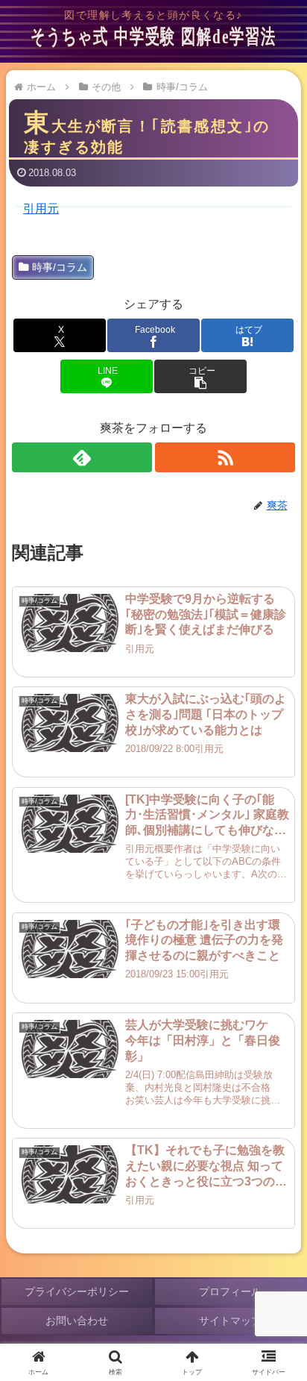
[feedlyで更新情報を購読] (82, 457)
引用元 (41, 208)
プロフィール (230, 1291)
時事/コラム (59, 267)
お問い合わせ (76, 1321)
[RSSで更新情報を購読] (225, 457)
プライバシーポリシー (77, 1291)
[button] (200, 376)
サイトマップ (230, 1321)
